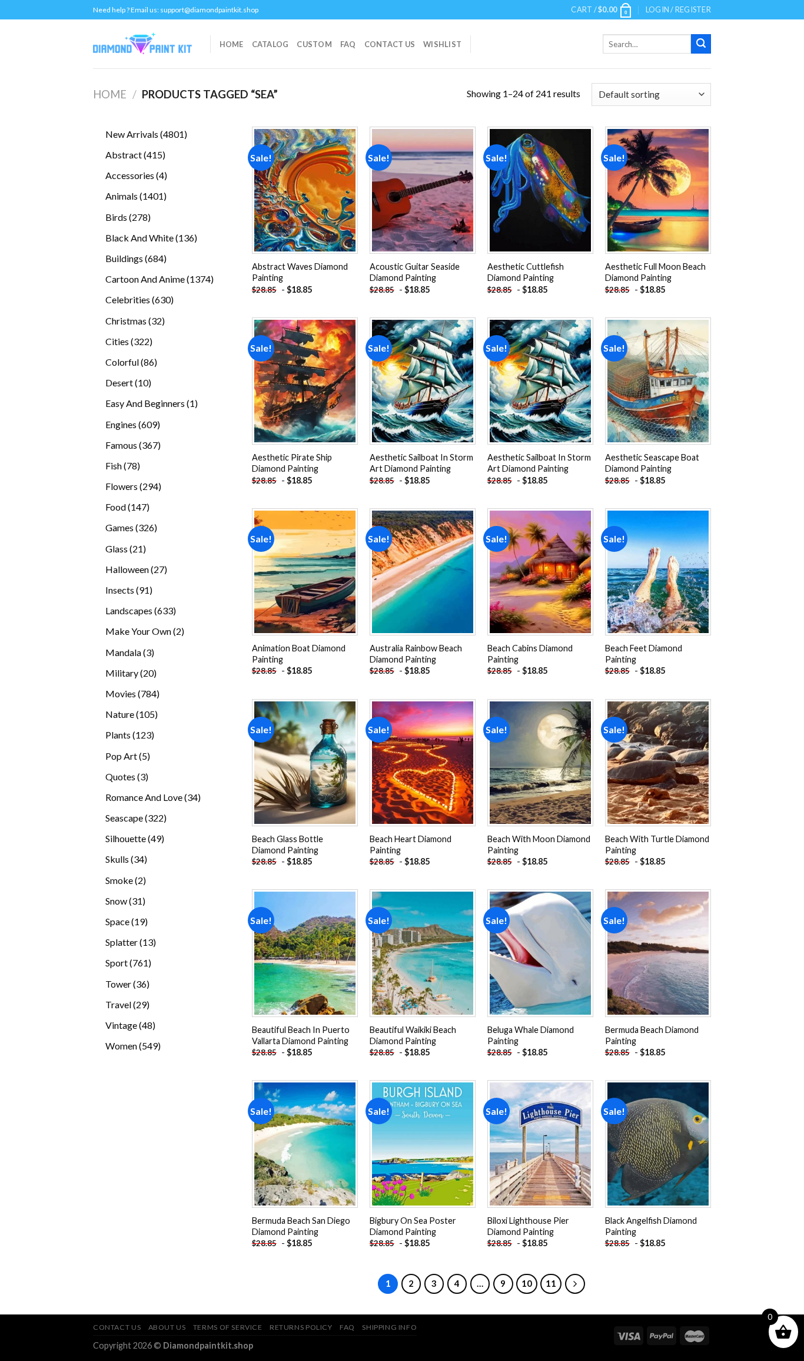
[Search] (701, 44)
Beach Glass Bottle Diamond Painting (287, 844)
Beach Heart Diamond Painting (410, 844)
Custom (314, 44)
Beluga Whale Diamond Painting (530, 1035)
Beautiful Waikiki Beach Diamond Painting (413, 1035)
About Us (167, 1327)
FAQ (348, 44)
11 (551, 1283)
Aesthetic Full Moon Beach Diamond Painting (655, 272)
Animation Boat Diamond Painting (298, 653)
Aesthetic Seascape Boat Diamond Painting (652, 462)
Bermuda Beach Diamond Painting (652, 1035)
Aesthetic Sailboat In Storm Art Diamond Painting (421, 462)
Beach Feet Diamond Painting (643, 653)
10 (526, 1283)
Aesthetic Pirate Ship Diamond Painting (292, 462)
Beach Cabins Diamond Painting (530, 653)
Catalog (270, 44)
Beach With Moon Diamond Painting (538, 844)
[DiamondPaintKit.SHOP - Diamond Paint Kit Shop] (142, 44)
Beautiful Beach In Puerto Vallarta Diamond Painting (301, 1035)
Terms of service (228, 1327)
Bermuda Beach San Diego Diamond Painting (301, 1226)
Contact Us (390, 44)
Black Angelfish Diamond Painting (651, 1226)
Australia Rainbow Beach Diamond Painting (416, 653)
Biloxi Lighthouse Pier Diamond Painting (528, 1226)
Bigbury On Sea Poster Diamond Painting (413, 1226)
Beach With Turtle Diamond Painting (657, 844)
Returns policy (301, 1327)
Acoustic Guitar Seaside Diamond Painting (415, 272)
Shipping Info (389, 1327)
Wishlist (442, 44)
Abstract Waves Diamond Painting (300, 272)
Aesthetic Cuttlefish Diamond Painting (525, 272)
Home (232, 44)
